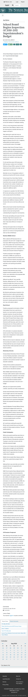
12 (14, 652)
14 (21, 652)
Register (23, 1)
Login (17, 1)
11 (10, 652)
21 (21, 654)
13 (17, 652)
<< (2, 643)
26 (3, 648)
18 (10, 654)
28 (10, 648)
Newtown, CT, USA (7, 5)
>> (25, 643)
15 (25, 652)
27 (6, 648)
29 (14, 648)
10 (6, 652)
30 (17, 648)
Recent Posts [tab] (5, 621)
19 (14, 654)
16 (3, 654)
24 (6, 657)
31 (21, 648)
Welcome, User (8, 1)
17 (6, 654)
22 (25, 654)
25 (10, 657)
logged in (11, 615)
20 (17, 654)
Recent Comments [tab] (14, 621)
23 (3, 657)
